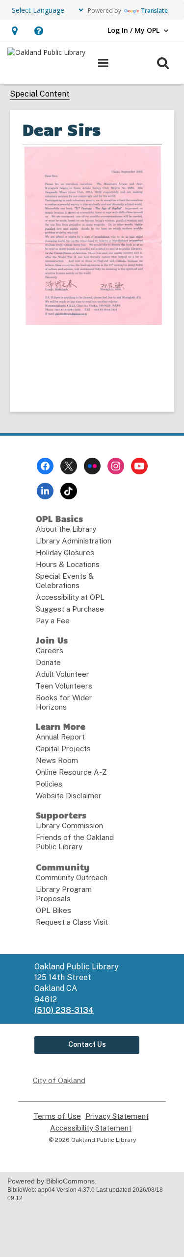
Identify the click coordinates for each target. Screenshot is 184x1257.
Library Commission (69, 825)
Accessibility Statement (90, 1128)
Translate (154, 10)
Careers (49, 650)
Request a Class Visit (72, 922)
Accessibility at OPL (70, 597)
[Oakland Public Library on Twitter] (68, 466)
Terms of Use (57, 1116)
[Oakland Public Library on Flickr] (92, 466)
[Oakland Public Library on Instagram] (115, 466)
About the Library (66, 529)
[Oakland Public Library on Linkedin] (45, 491)
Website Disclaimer (69, 795)
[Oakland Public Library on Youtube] (139, 466)
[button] (14, 31)
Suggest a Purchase (70, 609)
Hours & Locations (68, 564)
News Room (57, 760)
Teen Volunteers (64, 686)
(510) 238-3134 (64, 1010)
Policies (49, 784)
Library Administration (73, 541)
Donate (48, 662)
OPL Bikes (53, 910)
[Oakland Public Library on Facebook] (45, 466)
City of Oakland (59, 1080)
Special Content (40, 94)
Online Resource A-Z (71, 772)
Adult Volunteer (62, 674)
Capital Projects (63, 748)
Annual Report (60, 737)
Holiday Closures (65, 552)
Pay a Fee (53, 620)
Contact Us (87, 1044)
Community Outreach (71, 877)
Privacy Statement (117, 1116)
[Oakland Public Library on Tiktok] (68, 491)
